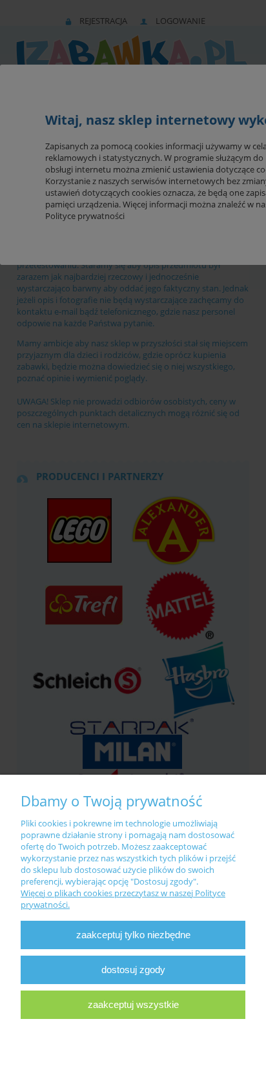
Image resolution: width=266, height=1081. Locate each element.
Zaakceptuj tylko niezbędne (133, 934)
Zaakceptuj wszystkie (133, 1004)
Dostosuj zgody (133, 969)
